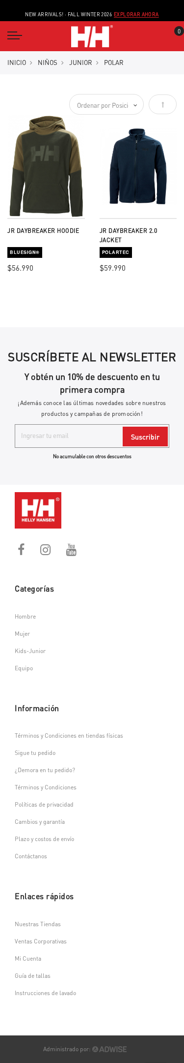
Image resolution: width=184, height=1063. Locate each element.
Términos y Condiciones (46, 787)
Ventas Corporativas (41, 941)
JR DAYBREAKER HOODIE (43, 230)
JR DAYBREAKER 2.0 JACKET (129, 235)
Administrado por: (67, 1049)
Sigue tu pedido (35, 752)
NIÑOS (47, 62)
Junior (80, 62)
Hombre (25, 616)
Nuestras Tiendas (38, 924)
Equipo (24, 668)
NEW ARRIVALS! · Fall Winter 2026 (91, 14)
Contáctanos (31, 856)
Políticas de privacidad (44, 804)
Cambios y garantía (40, 821)
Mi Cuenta (28, 958)
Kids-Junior (30, 651)
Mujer (22, 633)
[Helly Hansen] (92, 36)
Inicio (16, 62)
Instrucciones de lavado (45, 993)
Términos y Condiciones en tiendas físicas (69, 735)
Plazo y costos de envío (44, 839)
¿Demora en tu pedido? (45, 770)
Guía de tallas (33, 975)
